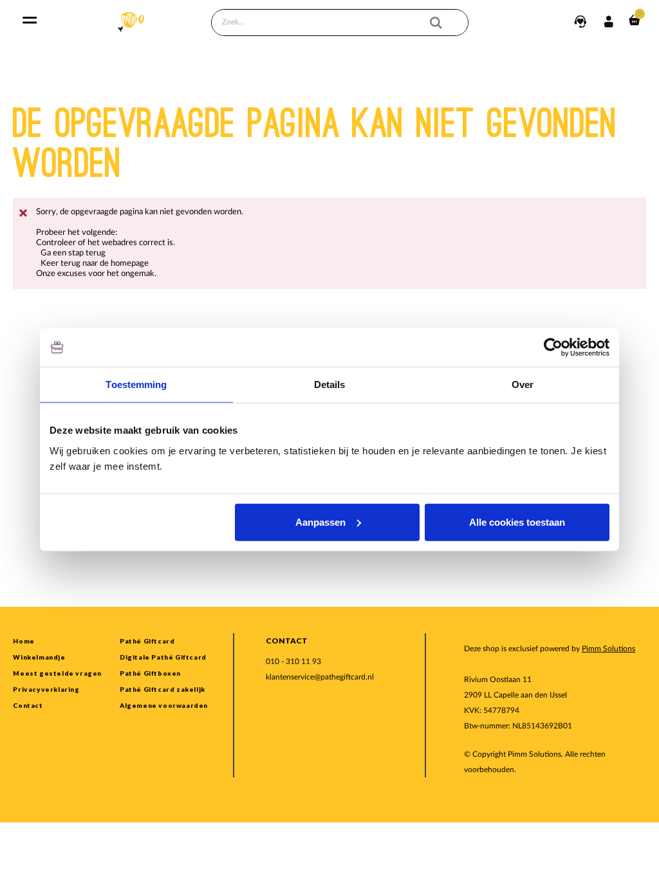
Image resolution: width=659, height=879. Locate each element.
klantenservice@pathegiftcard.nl (320, 677)
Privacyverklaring (46, 689)
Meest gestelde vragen (57, 673)
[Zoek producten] (444, 22)
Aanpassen (320, 521)
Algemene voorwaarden (164, 705)
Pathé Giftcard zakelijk (162, 689)
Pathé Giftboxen (150, 673)
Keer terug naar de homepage (95, 263)
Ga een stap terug (73, 253)
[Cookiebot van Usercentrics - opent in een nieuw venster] (553, 347)
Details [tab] (330, 384)
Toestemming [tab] (136, 384)
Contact (27, 705)
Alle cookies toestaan (517, 521)
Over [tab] (523, 384)
